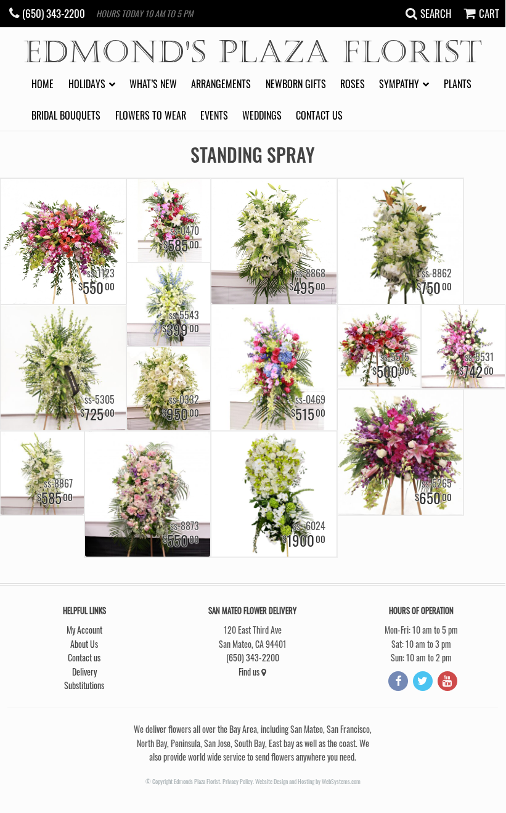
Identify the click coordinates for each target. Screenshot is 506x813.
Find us (250, 671)
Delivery (84, 671)
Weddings (262, 115)
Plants (457, 83)
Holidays (86, 83)
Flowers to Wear (150, 115)
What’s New (153, 83)
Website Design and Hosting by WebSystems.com (308, 781)
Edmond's (253, 53)
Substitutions (84, 685)
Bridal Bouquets (65, 115)
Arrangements (221, 83)
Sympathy (399, 83)
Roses (352, 83)
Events (214, 115)
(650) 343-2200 (252, 657)
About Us (84, 643)
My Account (84, 629)
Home (42, 83)
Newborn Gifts (296, 83)
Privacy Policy (237, 781)
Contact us (319, 115)
